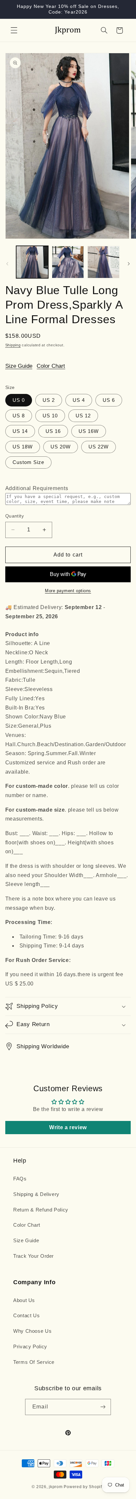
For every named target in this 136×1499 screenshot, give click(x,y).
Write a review (68, 1127)
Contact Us (26, 1315)
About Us (24, 1300)
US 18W (23, 446)
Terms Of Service (33, 1362)
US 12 (83, 415)
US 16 (53, 431)
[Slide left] (7, 263)
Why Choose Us (32, 1331)
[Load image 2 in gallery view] (68, 262)
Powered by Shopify (84, 1487)
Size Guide (18, 366)
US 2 (49, 400)
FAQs (20, 1178)
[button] (13, 30)
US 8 (19, 415)
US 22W (98, 446)
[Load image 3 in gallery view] (103, 262)
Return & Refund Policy (40, 1209)
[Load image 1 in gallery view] (32, 262)
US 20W (61, 446)
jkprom (55, 1487)
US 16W (89, 431)
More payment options (68, 591)
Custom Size (29, 462)
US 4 (79, 400)
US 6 (109, 400)
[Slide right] (128, 263)
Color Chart (51, 366)
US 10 (50, 415)
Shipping (13, 345)
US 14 (20, 431)
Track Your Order (33, 1256)
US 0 (19, 400)
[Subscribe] (102, 1407)
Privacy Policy (30, 1346)
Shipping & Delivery (36, 1194)
